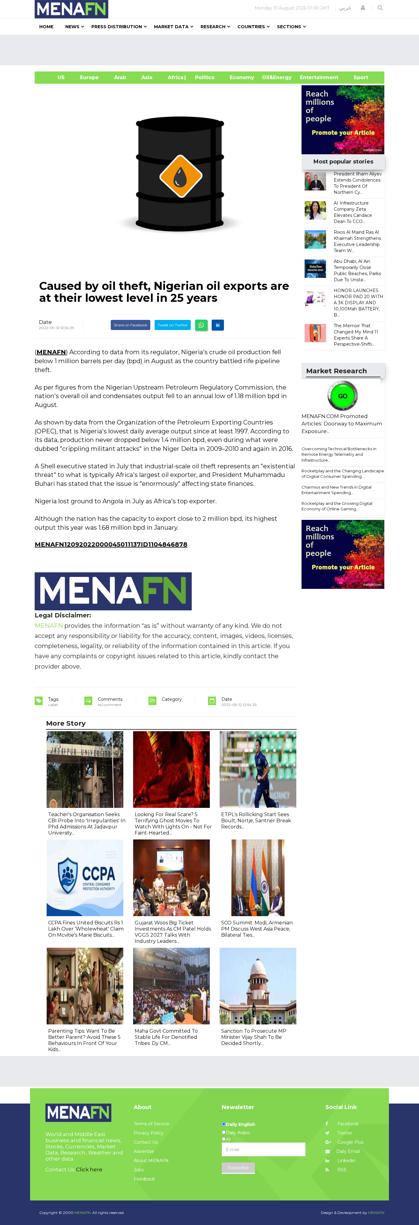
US (53, 77)
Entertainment (310, 77)
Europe (89, 77)
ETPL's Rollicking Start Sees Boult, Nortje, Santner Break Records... (256, 821)
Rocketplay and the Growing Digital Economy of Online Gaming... (337, 506)
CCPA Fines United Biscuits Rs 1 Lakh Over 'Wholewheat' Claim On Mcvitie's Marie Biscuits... (86, 929)
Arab (120, 77)
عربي (345, 7)
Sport (357, 77)
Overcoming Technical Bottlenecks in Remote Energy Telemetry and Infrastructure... (339, 454)
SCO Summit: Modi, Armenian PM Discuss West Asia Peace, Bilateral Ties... (257, 929)
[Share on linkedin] (218, 325)
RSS (341, 1170)
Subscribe (238, 1167)
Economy (242, 77)
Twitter (344, 1133)
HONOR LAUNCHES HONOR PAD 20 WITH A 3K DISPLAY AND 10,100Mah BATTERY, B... (358, 303)
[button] (363, 7)
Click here (89, 1169)
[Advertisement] (212, 50)
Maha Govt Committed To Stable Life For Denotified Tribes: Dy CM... (166, 1037)
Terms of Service (151, 1124)
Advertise (144, 1151)
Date (45, 322)
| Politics (203, 77)
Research (213, 26)
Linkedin (346, 1160)
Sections (289, 26)
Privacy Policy (148, 1133)
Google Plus (349, 1142)
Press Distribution (116, 26)
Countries (251, 26)
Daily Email (348, 1151)
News (72, 26)
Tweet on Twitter (173, 325)
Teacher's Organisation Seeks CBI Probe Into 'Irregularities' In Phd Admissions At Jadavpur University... (86, 824)
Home (46, 26)
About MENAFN (151, 1160)
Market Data (171, 26)
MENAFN (51, 352)
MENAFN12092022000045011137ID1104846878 (111, 544)
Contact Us (146, 1142)
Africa (175, 77)
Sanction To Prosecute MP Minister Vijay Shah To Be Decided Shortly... (253, 1037)
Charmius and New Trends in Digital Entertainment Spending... (336, 490)
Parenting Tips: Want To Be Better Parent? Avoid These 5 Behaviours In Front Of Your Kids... (84, 1040)
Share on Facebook (130, 325)
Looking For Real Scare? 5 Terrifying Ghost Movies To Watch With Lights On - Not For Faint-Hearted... (173, 824)
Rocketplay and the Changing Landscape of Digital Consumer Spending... (343, 473)
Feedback (144, 1179)
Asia (147, 77)
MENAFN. (82, 1212)
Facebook (347, 1124)
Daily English (240, 1124)
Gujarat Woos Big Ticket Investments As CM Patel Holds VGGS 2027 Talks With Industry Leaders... (173, 932)
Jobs (139, 1170)
